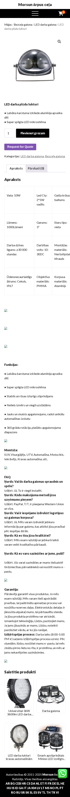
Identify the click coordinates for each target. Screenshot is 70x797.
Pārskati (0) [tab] (36, 168)
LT (42, 788)
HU (9, 788)
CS (28, 783)
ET (42, 783)
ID (16, 788)
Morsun (47, 774)
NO (52, 788)
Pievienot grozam (33, 133)
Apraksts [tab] (16, 168)
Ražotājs (17, 779)
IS (13, 788)
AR (8, 783)
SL (31, 792)
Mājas (8, 24)
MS (47, 788)
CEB (18, 783)
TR (53, 792)
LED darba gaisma (45, 24)
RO (13, 792)
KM (33, 788)
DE (54, 783)
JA (29, 788)
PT (61, 788)
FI (46, 783)
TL (44, 792)
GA (21, 788)
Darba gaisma (51, 711)
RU (18, 792)
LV (38, 788)
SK (27, 792)
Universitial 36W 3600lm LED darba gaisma (19, 714)
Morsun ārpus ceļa (35, 4)
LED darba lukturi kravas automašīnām (19, 757)
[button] (59, 41)
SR (23, 792)
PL (57, 788)
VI (57, 792)
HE (62, 783)
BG (12, 783)
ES (35, 792)
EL (58, 783)
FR (50, 783)
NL (38, 783)
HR (24, 783)
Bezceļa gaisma (23, 24)
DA (33, 783)
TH (48, 792)
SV (39, 792)
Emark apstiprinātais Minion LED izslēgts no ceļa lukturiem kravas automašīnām (51, 760)
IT (25, 788)
